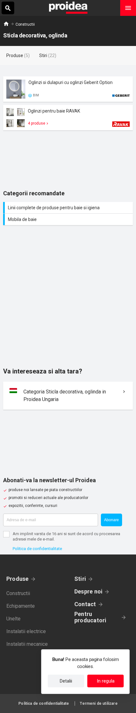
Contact (85, 604)
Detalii (66, 681)
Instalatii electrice (26, 631)
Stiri (80, 578)
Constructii (25, 24)
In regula (105, 681)
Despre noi (88, 591)
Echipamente (20, 606)
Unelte (13, 619)
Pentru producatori (90, 617)
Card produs (68, 89)
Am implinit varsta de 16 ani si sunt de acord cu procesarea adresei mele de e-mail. (66, 536)
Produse (17, 578)
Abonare (111, 520)
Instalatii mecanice (27, 644)
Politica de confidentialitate (37, 548)
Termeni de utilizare (98, 703)
